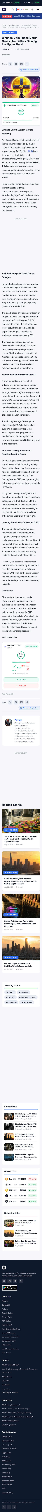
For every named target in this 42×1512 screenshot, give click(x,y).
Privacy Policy (7, 1317)
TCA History (6, 1353)
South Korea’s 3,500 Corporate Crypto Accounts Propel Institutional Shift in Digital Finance (20, 881)
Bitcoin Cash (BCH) (9, 1449)
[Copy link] (27, 64)
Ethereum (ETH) (8, 1441)
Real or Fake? (7, 1325)
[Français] (22, 9)
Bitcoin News (23, 992)
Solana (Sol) (6, 1469)
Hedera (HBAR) (26, 1002)
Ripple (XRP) (6, 1453)
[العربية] (26, 9)
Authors (5, 1309)
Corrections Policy (8, 1341)
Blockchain (6, 1385)
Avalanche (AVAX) (8, 1465)
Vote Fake (22, 685)
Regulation (6, 1389)
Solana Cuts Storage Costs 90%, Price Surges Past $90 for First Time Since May (20, 923)
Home (4, 25)
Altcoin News (7, 1377)
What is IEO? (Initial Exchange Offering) (16, 1413)
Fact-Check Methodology (11, 1329)
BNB (30, 151)
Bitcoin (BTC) (7, 1437)
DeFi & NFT (10, 992)
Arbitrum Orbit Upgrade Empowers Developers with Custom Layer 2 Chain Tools (26, 1157)
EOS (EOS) (6, 1457)
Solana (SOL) (7, 1484)
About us (5, 1301)
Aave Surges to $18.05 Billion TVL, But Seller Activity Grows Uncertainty (25, 1146)
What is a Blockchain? (10, 1421)
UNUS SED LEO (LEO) (27, 997)
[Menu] (38, 9)
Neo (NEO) (6, 1473)
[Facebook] (16, 64)
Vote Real (22, 680)
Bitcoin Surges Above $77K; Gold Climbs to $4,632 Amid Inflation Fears (26, 1126)
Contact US (6, 1305)
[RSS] (21, 1281)
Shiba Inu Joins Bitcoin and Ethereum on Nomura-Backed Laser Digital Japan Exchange (20, 838)
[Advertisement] (21, 243)
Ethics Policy (6, 1345)
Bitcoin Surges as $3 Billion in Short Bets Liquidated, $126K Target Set (26, 1116)
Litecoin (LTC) (7, 1445)
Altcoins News (14, 25)
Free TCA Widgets (8, 1333)
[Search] (12, 9)
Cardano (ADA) (7, 1493)
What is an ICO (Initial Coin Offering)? (16, 1409)
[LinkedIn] (15, 1281)
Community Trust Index (10, 1337)
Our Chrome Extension (10, 1349)
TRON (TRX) (10, 997)
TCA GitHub (6, 1321)
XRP (3, 1488)
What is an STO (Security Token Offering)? (17, 1417)
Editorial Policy (7, 1313)
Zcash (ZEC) (6, 1461)
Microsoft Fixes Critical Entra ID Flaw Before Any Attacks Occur (24, 1136)
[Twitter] (10, 64)
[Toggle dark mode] (32, 9)
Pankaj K (18, 720)
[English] (18, 9)
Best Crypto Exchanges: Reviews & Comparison (20, 1369)
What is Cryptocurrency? (11, 1405)
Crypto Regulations (9, 1425)
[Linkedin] (21, 64)
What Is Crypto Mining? (10, 1365)
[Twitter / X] (4, 1281)
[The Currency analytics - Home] (4, 9)
